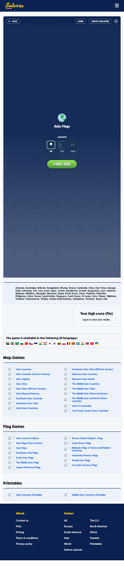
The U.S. (94, 520)
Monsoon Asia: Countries (84, 374)
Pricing (20, 532)
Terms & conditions (27, 538)
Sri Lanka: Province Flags (84, 465)
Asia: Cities (21, 383)
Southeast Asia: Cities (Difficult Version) (92, 369)
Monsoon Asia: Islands (83, 379)
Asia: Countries (23, 369)
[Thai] (87, 343)
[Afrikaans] (7, 343)
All (65, 520)
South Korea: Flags (81, 443)
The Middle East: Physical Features (90, 393)
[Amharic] (12, 343)
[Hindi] (40, 343)
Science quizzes (73, 549)
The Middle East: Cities (83, 388)
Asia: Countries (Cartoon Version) (33, 374)
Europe (68, 526)
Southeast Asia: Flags (27, 452)
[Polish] (64, 343)
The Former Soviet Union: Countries (90, 410)
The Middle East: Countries (85, 383)
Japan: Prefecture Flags (28, 467)
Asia (66, 538)
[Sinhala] (73, 343)
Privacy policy (24, 543)
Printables (96, 543)
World (67, 543)
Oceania (94, 538)
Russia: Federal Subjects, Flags (87, 438)
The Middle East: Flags (27, 462)
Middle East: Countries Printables (89, 494)
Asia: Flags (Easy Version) (29, 443)
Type (62, 151)
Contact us (22, 520)
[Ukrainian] (96, 343)
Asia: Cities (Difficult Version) (31, 388)
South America (72, 532)
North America (98, 526)
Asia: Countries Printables (29, 494)
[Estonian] (35, 343)
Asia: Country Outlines (27, 438)
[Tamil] (82, 343)
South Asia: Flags (24, 457)
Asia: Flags (21, 448)
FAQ (18, 526)
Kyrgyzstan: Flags (81, 460)
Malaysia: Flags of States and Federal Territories (91, 449)
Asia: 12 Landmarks (81, 405)
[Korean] (54, 343)
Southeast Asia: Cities (27, 403)
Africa (93, 532)
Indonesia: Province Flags (85, 455)
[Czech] (31, 343)
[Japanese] (50, 343)
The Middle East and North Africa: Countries (89, 399)
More (73, 151)
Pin (51, 151)
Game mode (62, 137)
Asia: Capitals (23, 379)
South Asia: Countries (27, 408)
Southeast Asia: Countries (29, 398)
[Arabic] (17, 343)
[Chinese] (26, 343)
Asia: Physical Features (28, 393)
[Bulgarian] (21, 343)
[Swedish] (78, 343)
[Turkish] (92, 343)
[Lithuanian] (59, 343)
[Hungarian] (45, 343)
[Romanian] (68, 343)
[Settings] (116, 21)
